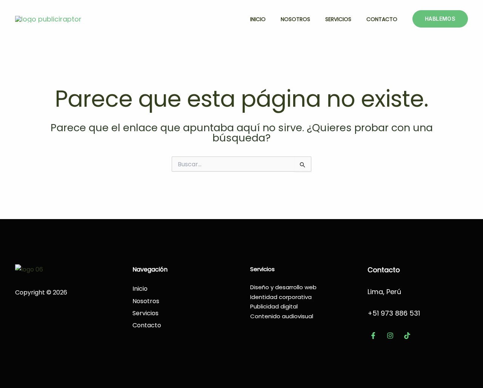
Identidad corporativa (281, 297)
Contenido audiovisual (281, 316)
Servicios (338, 19)
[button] (440, 19)
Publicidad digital (274, 306)
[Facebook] (373, 335)
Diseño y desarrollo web (283, 287)
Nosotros (295, 19)
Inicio (258, 19)
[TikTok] (407, 335)
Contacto (381, 19)
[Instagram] (390, 335)
